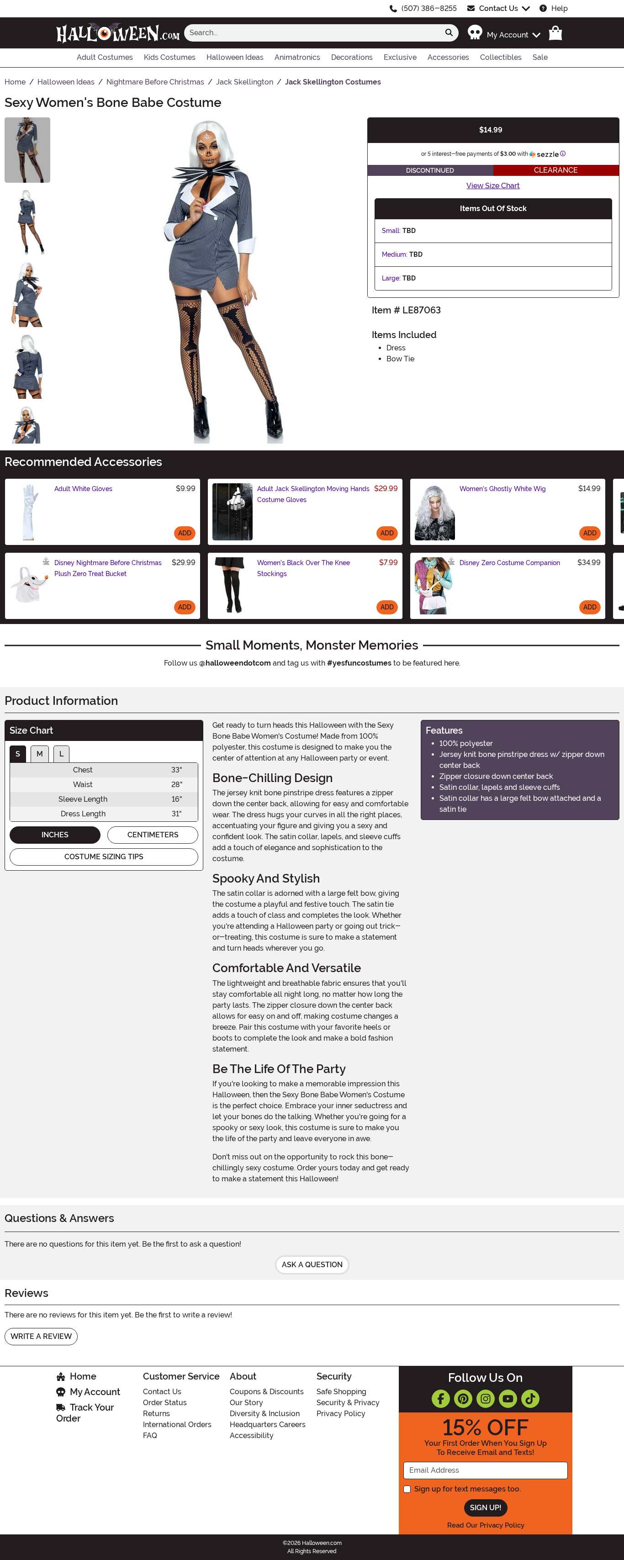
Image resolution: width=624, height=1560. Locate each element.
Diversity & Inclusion (265, 1413)
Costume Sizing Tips (103, 856)
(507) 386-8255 (429, 8)
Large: (391, 278)
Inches (55, 834)
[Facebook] (441, 1399)
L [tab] (61, 754)
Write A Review (41, 1336)
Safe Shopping (341, 1391)
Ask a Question (312, 1264)
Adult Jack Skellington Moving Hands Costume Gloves (313, 494)
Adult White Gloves (83, 488)
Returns (156, 1413)
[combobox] (312, 33)
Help (559, 8)
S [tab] (18, 754)
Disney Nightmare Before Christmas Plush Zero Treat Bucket (108, 568)
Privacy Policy (341, 1413)
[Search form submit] (449, 33)
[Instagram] (485, 1399)
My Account (95, 1391)
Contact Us (498, 8)
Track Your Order (85, 1413)
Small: (391, 230)
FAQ (150, 1435)
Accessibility (252, 1435)
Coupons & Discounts (267, 1391)
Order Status (165, 1402)
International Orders (177, 1424)
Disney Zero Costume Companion (510, 562)
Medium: (394, 254)
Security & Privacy (348, 1402)
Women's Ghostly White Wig (503, 488)
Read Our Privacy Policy (485, 1525)
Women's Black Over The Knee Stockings (303, 568)
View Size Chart (493, 185)
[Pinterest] (463, 1399)
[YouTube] (508, 1399)
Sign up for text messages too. (467, 1489)
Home (83, 1376)
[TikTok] (530, 1399)
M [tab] (40, 754)
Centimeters (153, 834)
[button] (503, 33)
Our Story (246, 1402)
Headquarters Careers (268, 1424)
